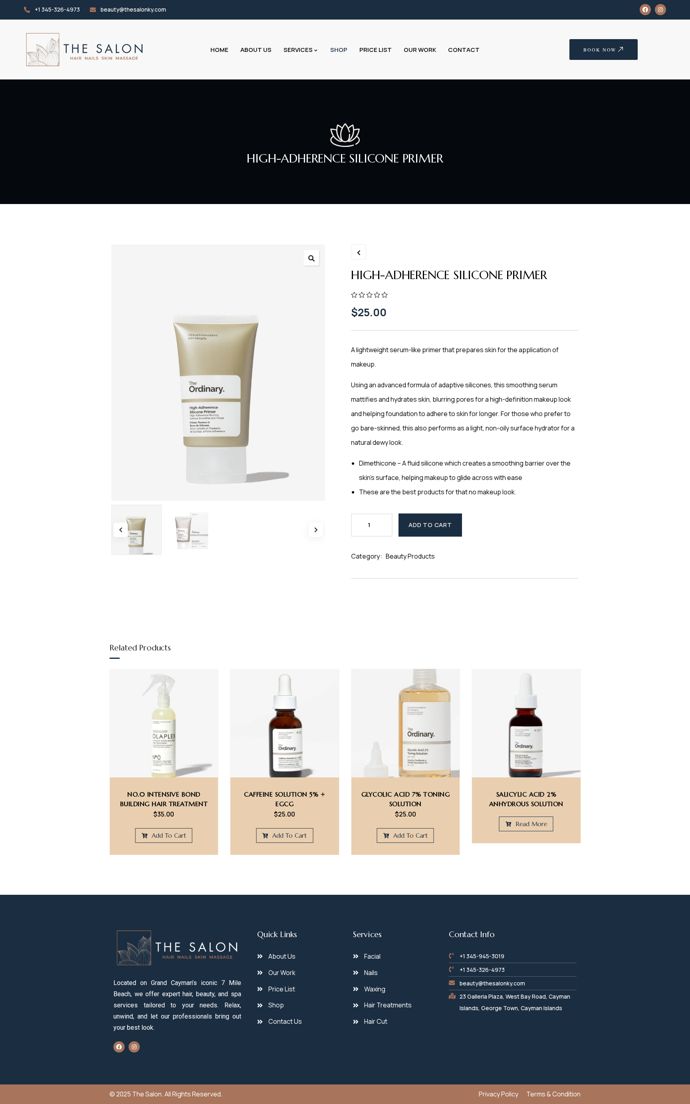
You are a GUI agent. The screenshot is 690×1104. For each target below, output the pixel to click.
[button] (311, 258)
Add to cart (430, 525)
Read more (530, 824)
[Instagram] (660, 9)
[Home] (85, 49)
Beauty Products (410, 556)
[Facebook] (645, 9)
